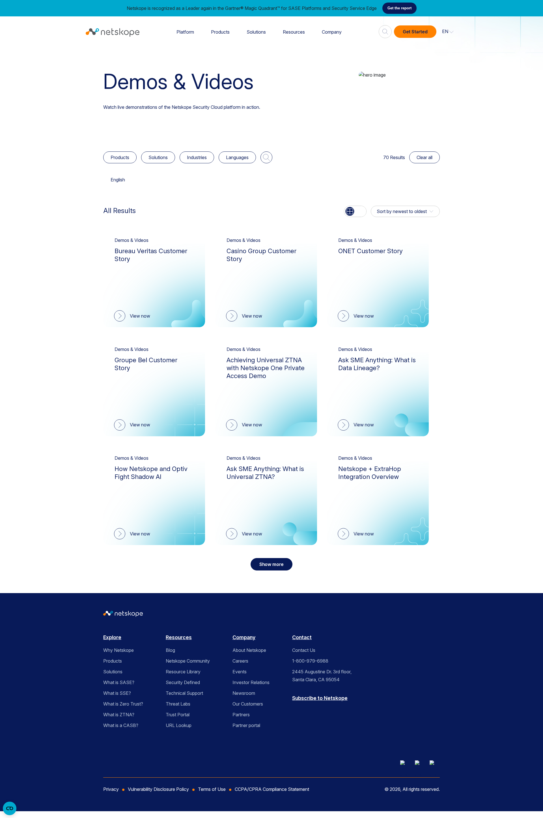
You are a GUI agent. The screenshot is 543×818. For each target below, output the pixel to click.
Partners (241, 714)
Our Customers (247, 704)
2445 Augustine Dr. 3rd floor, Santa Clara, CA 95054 (322, 675)
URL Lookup (178, 725)
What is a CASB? (120, 725)
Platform (185, 32)
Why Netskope (118, 650)
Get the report (399, 8)
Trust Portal (177, 714)
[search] (385, 29)
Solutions (256, 32)
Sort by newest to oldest (402, 211)
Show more (271, 564)
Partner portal (246, 725)
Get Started (415, 31)
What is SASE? (118, 682)
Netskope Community (188, 661)
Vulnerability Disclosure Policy (158, 789)
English (118, 180)
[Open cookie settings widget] (9, 808)
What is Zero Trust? (123, 704)
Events (239, 671)
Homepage (117, 54)
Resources (294, 32)
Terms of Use (212, 789)
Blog (170, 650)
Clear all (424, 157)
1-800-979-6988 (310, 661)
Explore (112, 637)
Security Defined (183, 682)
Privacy (111, 789)
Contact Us (303, 650)
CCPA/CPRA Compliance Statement (272, 789)
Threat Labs (178, 704)
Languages (237, 157)
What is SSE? (117, 693)
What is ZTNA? (118, 714)
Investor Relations (251, 682)
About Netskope (249, 650)
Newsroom (243, 693)
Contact (302, 637)
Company (332, 32)
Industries (197, 157)
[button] (448, 32)
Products (220, 32)
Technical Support (184, 693)
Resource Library (183, 671)
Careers (240, 661)
